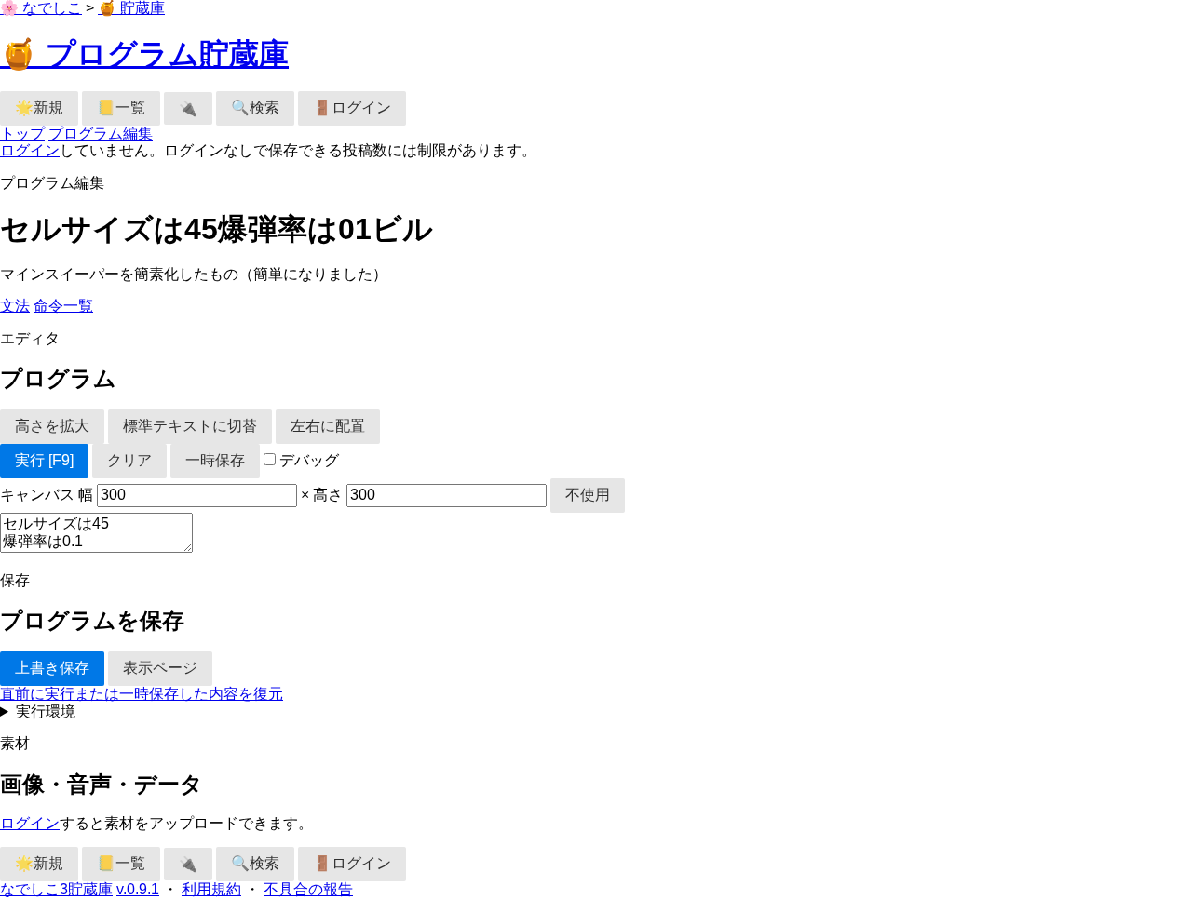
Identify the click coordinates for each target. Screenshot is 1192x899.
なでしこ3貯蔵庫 (56, 889)
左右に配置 (328, 426)
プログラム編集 (100, 133)
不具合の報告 (308, 889)
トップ (22, 133)
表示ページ (160, 668)
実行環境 (45, 711)
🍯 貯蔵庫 (131, 8)
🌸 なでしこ (41, 8)
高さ (329, 495)
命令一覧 (63, 306)
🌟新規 (39, 107)
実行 (44, 460)
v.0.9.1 (137, 889)
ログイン (30, 150)
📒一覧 (121, 107)
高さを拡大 (52, 426)
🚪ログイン (352, 107)
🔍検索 (255, 107)
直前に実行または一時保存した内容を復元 (141, 694)
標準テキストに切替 (190, 426)
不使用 (587, 495)
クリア (129, 460)
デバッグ (307, 460)
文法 (15, 306)
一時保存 (215, 460)
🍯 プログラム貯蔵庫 (144, 54)
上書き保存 (52, 668)
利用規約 (211, 889)
